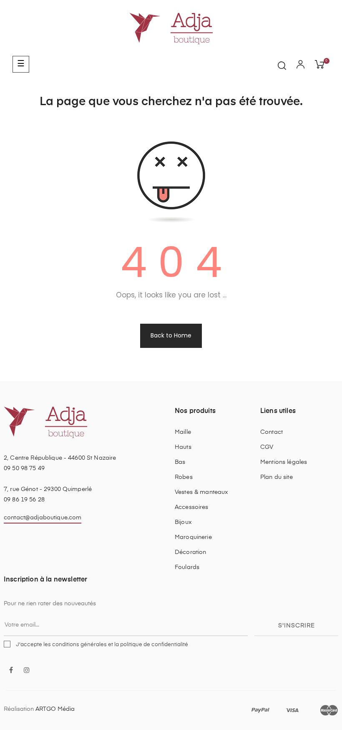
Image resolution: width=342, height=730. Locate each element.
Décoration (190, 552)
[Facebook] (11, 671)
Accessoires (192, 507)
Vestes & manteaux (201, 492)
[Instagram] (26, 671)
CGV (266, 447)
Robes (184, 477)
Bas (180, 462)
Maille (183, 432)
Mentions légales (283, 462)
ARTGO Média (55, 709)
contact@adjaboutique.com (42, 518)
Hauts (183, 447)
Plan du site (276, 477)
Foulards (187, 567)
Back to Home (171, 335)
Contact (271, 432)
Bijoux (183, 522)
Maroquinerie (193, 537)
